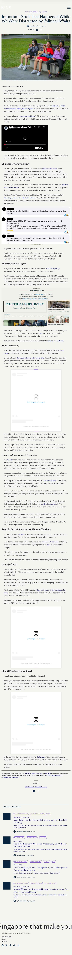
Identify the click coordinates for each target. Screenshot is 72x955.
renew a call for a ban (50, 542)
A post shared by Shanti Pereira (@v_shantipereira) (36, 749)
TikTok (33, 774)
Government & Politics (33, 12)
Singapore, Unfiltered (21, 817)
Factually (60, 341)
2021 (48, 545)
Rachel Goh (21, 855)
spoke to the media (49, 169)
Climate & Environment (21, 813)
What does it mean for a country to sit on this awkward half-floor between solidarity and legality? (40, 896)
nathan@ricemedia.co (54, 775)
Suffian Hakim (22, 901)
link (40, 333)
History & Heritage (35, 861)
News (44, 12)
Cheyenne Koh (22, 831)
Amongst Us (18, 841)
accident (21, 534)
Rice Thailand (6, 937)
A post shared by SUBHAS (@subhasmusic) (36, 426)
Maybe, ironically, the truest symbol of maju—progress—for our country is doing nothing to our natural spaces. (40, 826)
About (4, 939)
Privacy (4, 941)
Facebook (39, 774)
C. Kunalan (41, 757)
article (50, 341)
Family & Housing (19, 837)
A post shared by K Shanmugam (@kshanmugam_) (36, 663)
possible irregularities (49, 504)
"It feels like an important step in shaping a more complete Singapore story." (37, 873)
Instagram (27, 774)
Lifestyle (46, 861)
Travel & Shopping (50, 883)
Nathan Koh (34, 26)
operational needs (50, 481)
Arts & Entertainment (20, 861)
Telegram (48, 774)
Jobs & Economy (32, 837)
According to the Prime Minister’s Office (19, 198)
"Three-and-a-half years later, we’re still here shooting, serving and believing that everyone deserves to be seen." (41, 850)
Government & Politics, (34, 787)
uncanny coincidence (27, 116)
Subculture (42, 837)
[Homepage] (6, 8)
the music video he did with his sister (30, 358)
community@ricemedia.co (11, 777)
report (9, 460)
